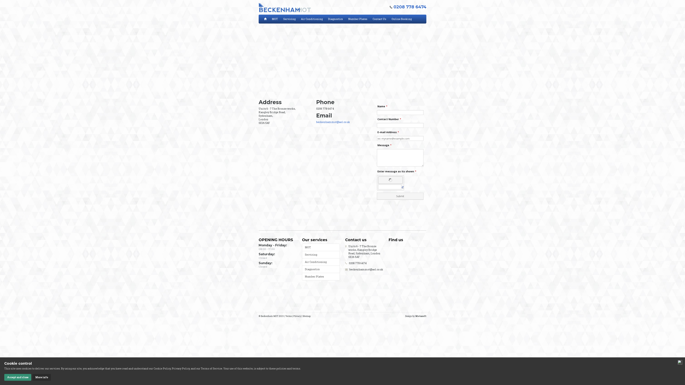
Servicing (289, 19)
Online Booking (402, 19)
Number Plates (357, 19)
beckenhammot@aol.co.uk (333, 122)
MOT (275, 19)
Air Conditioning (312, 19)
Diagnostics (335, 19)
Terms (288, 316)
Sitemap (307, 316)
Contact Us (379, 19)
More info (41, 377)
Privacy (297, 316)
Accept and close (17, 377)
